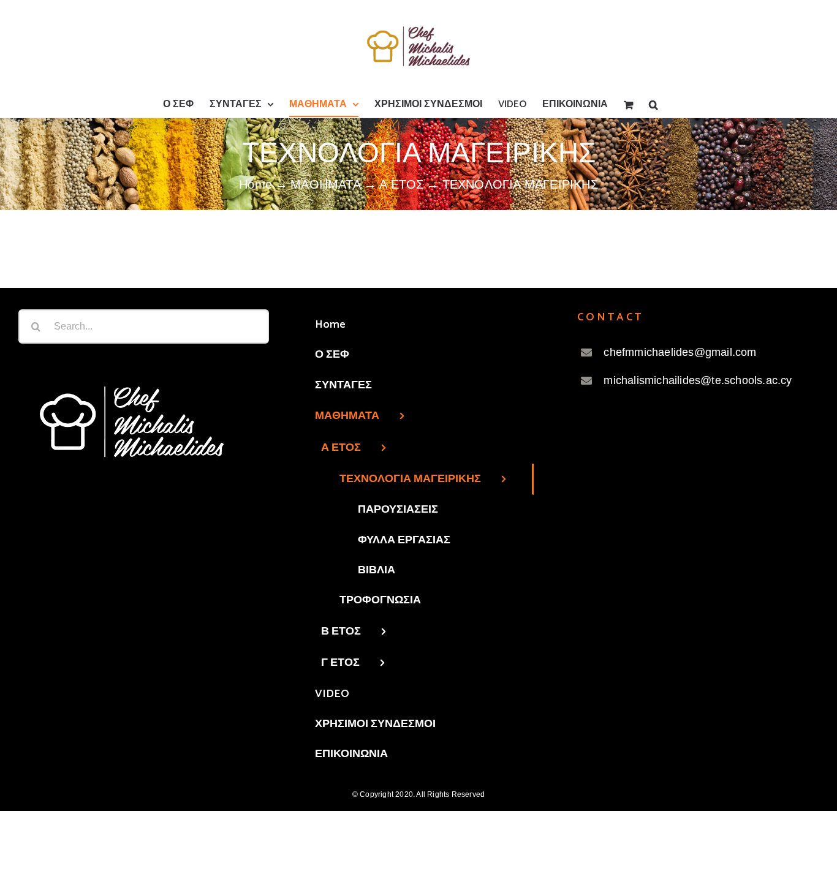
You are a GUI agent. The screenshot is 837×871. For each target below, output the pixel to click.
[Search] (653, 104)
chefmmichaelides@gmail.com (680, 352)
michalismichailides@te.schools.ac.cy (698, 380)
